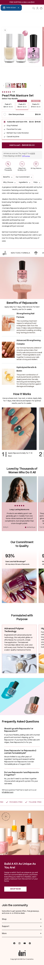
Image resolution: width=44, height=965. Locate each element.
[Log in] (37, 8)
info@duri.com (7, 792)
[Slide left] (4, 85)
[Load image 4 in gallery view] (24, 85)
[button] (33, 8)
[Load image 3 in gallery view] (13, 85)
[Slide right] (40, 85)
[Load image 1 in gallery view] (8, 85)
